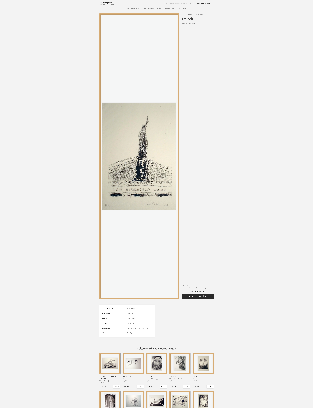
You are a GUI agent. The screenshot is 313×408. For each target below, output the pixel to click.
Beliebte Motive (170, 8)
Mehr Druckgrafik (148, 8)
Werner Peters (186, 24)
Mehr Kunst (182, 8)
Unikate (159, 8)
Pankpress (108, 3)
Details (117, 386)
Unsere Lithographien (133, 8)
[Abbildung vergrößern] (139, 156)
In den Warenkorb (199, 296)
